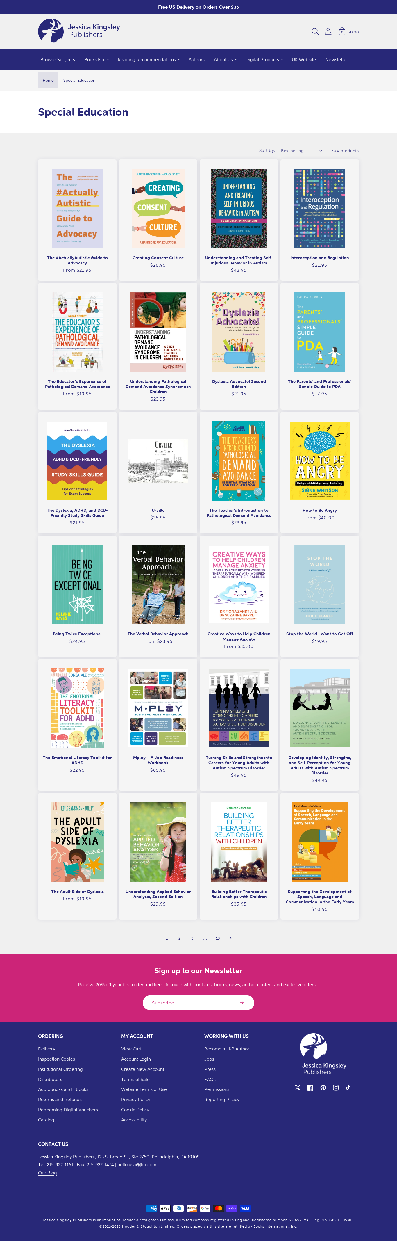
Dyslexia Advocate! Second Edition (239, 384)
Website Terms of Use (144, 1089)
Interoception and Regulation (319, 257)
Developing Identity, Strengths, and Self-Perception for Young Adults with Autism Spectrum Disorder (319, 765)
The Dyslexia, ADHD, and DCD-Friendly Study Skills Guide (77, 513)
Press (210, 1069)
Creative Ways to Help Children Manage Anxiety (239, 636)
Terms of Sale (135, 1079)
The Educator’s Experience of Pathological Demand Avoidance (77, 384)
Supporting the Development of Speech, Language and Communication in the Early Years (320, 896)
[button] (315, 31)
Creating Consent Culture (158, 257)
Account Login (136, 1059)
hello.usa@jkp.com (136, 1164)
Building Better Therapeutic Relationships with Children (239, 894)
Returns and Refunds (60, 1099)
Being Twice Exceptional (77, 633)
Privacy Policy (135, 1099)
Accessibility (134, 1119)
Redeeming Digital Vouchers (68, 1109)
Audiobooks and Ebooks (63, 1089)
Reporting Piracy (221, 1099)
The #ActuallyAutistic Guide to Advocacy (77, 260)
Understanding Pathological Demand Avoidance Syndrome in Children (158, 386)
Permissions (216, 1089)
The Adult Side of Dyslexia (77, 891)
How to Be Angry (320, 510)
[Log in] (328, 31)
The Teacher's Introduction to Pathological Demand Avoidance (239, 513)
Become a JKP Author (226, 1048)
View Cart (131, 1048)
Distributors (50, 1079)
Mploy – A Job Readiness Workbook (158, 760)
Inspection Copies (56, 1059)
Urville (158, 510)
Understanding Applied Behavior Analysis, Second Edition (158, 894)
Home (48, 80)
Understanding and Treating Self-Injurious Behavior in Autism (239, 260)
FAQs (210, 1079)
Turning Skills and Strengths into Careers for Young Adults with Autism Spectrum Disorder (239, 762)
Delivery (46, 1048)
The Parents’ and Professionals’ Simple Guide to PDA (319, 384)
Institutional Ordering (60, 1069)
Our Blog (47, 1172)
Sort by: (267, 150)
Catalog (46, 1119)
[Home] (79, 31)
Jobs (209, 1059)
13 (218, 938)
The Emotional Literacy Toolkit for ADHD (77, 760)
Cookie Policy (135, 1109)
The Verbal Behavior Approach (158, 633)
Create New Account (142, 1069)
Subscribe (163, 1002)
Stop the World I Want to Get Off (319, 633)
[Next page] (230, 938)
